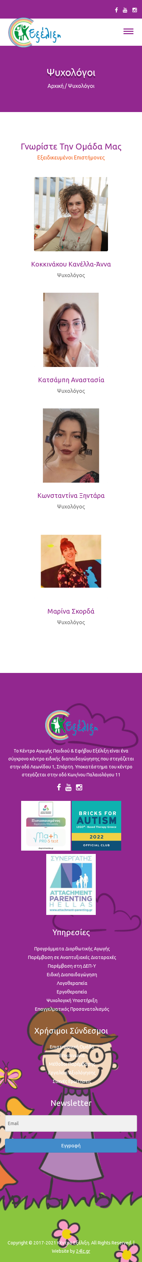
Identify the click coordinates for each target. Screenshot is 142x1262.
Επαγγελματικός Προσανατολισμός (72, 1009)
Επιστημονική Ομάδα (72, 1047)
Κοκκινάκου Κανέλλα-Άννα (71, 264)
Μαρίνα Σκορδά (71, 611)
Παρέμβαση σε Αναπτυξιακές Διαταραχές (72, 957)
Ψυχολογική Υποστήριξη (72, 1000)
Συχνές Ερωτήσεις (72, 1081)
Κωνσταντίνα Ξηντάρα (71, 495)
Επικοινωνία (72, 1055)
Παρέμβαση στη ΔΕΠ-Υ (72, 966)
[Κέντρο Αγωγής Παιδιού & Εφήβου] (34, 32)
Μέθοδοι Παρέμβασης (72, 1064)
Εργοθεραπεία (72, 991)
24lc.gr (83, 1251)
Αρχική (56, 86)
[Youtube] (125, 10)
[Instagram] (134, 10)
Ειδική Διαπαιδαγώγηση (72, 974)
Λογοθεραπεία (72, 983)
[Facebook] (116, 10)
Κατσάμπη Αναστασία (71, 380)
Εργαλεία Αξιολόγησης (72, 1072)
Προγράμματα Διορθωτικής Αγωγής (72, 948)
